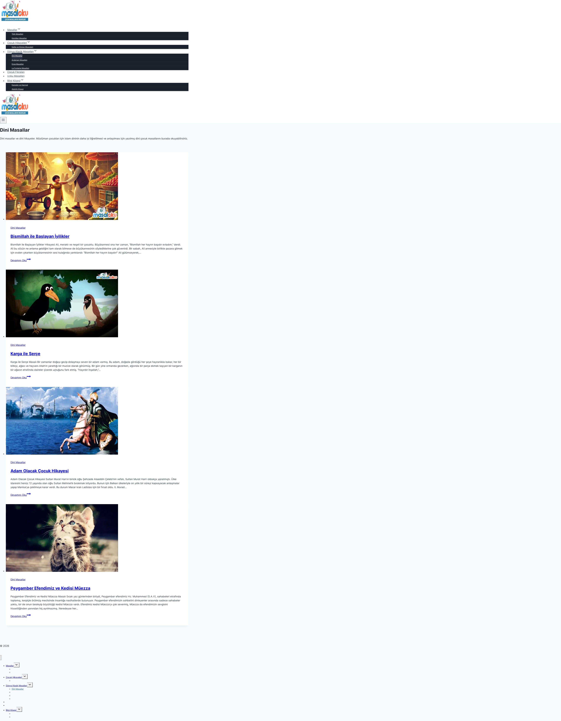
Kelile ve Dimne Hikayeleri (22, 47)
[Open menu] (3, 120)
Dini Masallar (17, 56)
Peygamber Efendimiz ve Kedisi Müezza (50, 588)
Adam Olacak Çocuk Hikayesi (40, 470)
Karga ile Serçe (25, 353)
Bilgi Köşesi (11, 710)
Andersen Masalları (19, 60)
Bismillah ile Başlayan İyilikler (40, 236)
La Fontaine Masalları (20, 68)
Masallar (10, 665)
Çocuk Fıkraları (16, 72)
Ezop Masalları (18, 64)
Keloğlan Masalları (19, 38)
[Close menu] (1, 657)
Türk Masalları (17, 34)
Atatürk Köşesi (18, 89)
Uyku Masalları (16, 76)
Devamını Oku (21, 260)
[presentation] (97, 186)
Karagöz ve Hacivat (20, 85)
